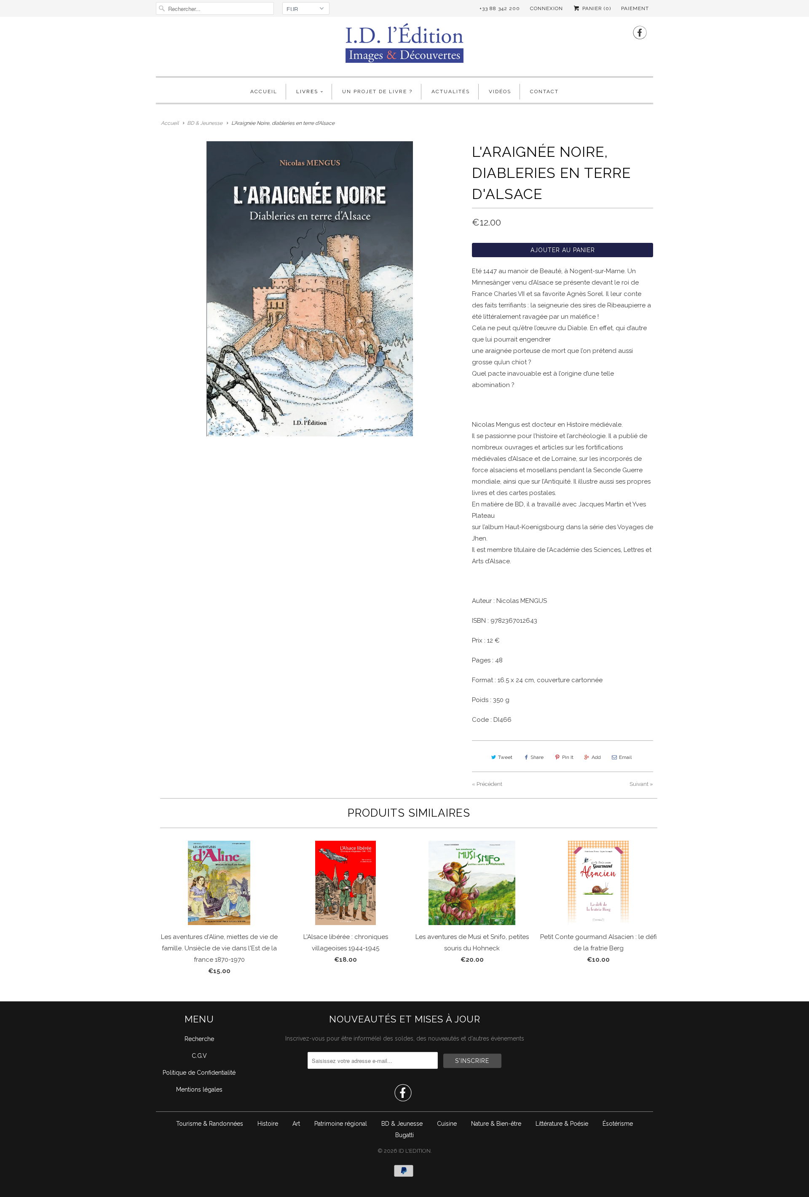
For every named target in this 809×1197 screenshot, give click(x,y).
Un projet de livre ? (377, 91)
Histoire (267, 1123)
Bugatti (404, 1135)
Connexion (546, 8)
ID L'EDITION (415, 1151)
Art (296, 1123)
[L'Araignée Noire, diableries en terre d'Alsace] (309, 288)
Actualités (450, 91)
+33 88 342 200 (500, 8)
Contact (544, 91)
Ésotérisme (618, 1123)
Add (596, 757)
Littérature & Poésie (562, 1123)
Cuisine (447, 1123)
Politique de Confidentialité (199, 1072)
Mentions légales (199, 1089)
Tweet (505, 757)
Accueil (263, 91)
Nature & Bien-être (496, 1123)
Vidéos (500, 91)
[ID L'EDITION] (404, 45)
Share (537, 757)
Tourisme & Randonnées (209, 1123)
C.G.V (199, 1055)
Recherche (199, 1039)
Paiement (635, 8)
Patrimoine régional (340, 1123)
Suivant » (641, 784)
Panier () (596, 8)
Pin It (567, 757)
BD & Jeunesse (402, 1123)
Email (625, 757)
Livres (307, 91)
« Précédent (487, 784)
